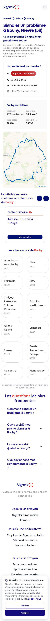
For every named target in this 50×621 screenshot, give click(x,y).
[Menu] (44, 7)
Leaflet (43, 186)
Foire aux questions (25, 564)
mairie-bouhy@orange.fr (24, 85)
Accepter (25, 612)
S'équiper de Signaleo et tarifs (25, 535)
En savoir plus (34, 598)
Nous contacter (25, 545)
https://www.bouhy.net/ (24, 91)
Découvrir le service (25, 540)
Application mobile (25, 569)
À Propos (25, 520)
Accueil (7, 18)
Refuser (25, 605)
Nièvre (19, 18)
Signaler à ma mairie (23, 73)
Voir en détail (25, 237)
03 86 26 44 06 (19, 80)
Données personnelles (25, 574)
